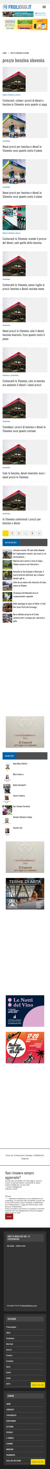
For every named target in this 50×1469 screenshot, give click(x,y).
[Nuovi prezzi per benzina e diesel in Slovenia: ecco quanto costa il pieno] (25, 125)
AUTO (8, 1383)
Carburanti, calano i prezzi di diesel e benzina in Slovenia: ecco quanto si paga (25, 102)
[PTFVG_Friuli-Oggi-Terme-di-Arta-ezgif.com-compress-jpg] (25, 907)
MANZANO (9, 1449)
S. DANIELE (10, 1437)
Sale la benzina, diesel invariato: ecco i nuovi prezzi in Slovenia (24, 475)
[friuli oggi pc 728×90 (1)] (25, 15)
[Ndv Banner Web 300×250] (25, 1025)
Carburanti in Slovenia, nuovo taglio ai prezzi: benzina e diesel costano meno (23, 286)
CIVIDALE (9, 1432)
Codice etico (21, 1245)
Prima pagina (11, 1326)
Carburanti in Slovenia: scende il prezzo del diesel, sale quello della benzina (24, 240)
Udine (8, 1332)
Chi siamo (10, 1245)
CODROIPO (10, 1409)
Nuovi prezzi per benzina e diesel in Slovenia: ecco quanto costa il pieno (22, 148)
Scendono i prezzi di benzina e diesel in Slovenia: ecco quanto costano (24, 429)
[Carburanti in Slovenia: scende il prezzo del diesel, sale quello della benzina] (25, 217)
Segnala (25, 1158)
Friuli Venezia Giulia (12, 95)
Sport (8, 1366)
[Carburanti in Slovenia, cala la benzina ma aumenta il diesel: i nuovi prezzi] (25, 359)
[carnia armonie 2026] (25, 746)
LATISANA (9, 1426)
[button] (44, 7)
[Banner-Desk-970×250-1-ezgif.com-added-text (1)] (25, 28)
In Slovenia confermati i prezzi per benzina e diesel (22, 521)
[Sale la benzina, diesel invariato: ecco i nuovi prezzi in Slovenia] (25, 452)
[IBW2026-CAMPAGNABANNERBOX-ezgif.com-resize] (25, 1061)
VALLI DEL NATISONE (13, 1460)
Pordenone (10, 1338)
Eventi (8, 1372)
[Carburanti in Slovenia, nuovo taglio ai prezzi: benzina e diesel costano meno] (25, 263)
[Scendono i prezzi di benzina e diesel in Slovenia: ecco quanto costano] (25, 406)
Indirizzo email (11, 1189)
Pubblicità (38, 1155)
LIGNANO (9, 1443)
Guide (8, 1378)
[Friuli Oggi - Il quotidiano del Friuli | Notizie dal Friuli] (21, 7)
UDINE (8, 1403)
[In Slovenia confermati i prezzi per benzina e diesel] (25, 498)
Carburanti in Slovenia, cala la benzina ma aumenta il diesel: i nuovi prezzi (24, 383)
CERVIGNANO (11, 1420)
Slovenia (6, 141)
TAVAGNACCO (11, 1415)
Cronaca (6, 375)
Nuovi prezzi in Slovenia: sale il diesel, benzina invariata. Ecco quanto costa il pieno (24, 334)
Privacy (8, 1196)
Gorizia (9, 1349)
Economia (9, 1361)
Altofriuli (9, 1343)
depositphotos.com (29, 1305)
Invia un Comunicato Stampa (19, 1155)
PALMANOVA (10, 1454)
